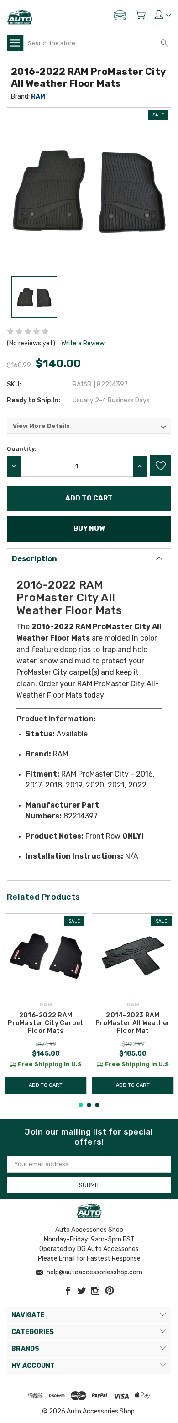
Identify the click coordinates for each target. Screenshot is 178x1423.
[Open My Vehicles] (120, 17)
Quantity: (22, 448)
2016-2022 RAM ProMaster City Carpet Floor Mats (45, 1023)
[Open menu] (15, 43)
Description (34, 558)
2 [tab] (89, 1105)
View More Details (41, 425)
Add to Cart (46, 1085)
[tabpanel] (45, 1003)
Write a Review (83, 343)
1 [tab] (81, 1105)
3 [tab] (97, 1105)
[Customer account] (162, 14)
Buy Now (89, 528)
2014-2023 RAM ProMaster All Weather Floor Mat (132, 1023)
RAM (38, 96)
